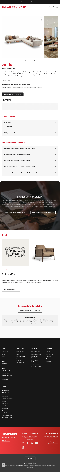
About (48, 351)
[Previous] (2, 2)
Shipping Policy (31, 465)
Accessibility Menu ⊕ (29, 467)
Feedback (4, 413)
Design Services (35, 351)
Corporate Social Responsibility (40, 465)
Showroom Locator (22, 365)
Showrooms (49, 354)
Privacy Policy (12, 465)
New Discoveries (6, 370)
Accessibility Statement (51, 465)
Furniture (4, 354)
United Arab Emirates (20, 359)
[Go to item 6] (35, 61)
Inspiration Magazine (7, 398)
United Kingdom (21, 356)
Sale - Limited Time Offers (7, 376)
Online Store (5, 351)
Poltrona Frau (11, 68)
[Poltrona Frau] (30, 252)
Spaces (4, 366)
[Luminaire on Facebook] (27, 443)
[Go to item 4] (31, 61)
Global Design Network (35, 357)
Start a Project (5, 392)
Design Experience (36, 354)
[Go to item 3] (29, 61)
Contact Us (5, 408)
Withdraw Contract (7, 415)
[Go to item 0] (25, 61)
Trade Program (35, 364)
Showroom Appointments (5, 395)
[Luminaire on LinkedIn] (23, 447)
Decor (3, 358)
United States (20, 351)
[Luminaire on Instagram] (23, 443)
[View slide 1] (28, 329)
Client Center (5, 390)
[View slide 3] (32, 329)
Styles (3, 368)
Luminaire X (5, 379)
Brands (3, 361)
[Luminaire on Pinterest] (32, 443)
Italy (18, 354)
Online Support (6, 405)
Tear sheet (10, 126)
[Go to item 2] (27, 61)
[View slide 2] (30, 329)
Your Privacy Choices (7, 417)
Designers (4, 363)
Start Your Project (36, 366)
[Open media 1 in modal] (41, 19)
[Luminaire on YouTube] (36, 443)
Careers (48, 361)
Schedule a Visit (21, 362)
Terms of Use (7, 465)
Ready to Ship (5, 373)
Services (48, 356)
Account (4, 401)
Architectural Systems (34, 361)
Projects (48, 358)
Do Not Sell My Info (19, 465)
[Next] (57, 2)
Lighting (4, 356)
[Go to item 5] (33, 61)
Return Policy (26, 465)
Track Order (5, 403)
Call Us (3, 410)
